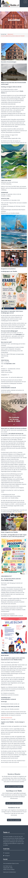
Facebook (7, 853)
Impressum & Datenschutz (9, 872)
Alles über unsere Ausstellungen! (14, 803)
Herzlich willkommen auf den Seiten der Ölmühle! (13, 36)
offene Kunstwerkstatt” (6, 717)
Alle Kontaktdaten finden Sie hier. (11, 863)
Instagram (7, 855)
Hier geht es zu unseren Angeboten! (14, 786)
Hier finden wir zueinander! (14, 820)
